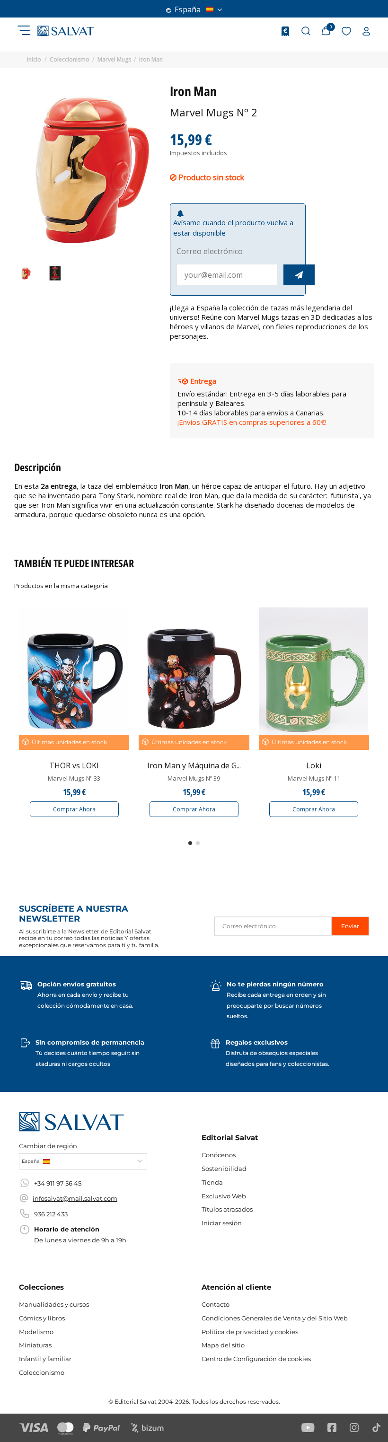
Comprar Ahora (74, 809)
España (188, 9)
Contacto (215, 1304)
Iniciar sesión (222, 1223)
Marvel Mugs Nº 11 (314, 778)
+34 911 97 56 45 (57, 1183)
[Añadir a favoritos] (121, 622)
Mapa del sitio (223, 1345)
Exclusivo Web (224, 1196)
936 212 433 (51, 1214)
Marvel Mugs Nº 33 (74, 778)
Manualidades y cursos (54, 1304)
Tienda (212, 1182)
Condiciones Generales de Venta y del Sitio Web (275, 1318)
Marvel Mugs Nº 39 (194, 778)
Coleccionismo (41, 1372)
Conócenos (219, 1155)
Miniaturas (35, 1345)
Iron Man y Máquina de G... (194, 765)
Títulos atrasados (227, 1209)
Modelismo (36, 1332)
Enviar (350, 926)
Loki (313, 765)
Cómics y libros (42, 1318)
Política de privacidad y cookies (250, 1332)
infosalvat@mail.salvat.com (75, 1198)
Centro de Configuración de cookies (256, 1359)
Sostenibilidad (224, 1168)
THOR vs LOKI (74, 765)
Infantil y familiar (45, 1359)
